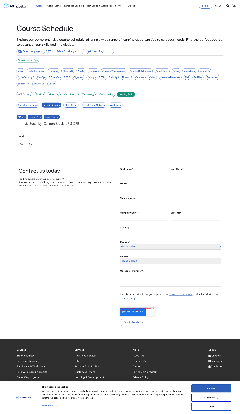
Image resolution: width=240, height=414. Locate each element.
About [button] (131, 5)
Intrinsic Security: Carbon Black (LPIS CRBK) (49, 124)
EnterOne (56, 77)
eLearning (54, 94)
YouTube (216, 366)
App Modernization (28, 105)
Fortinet (53, 70)
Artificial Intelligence (140, 70)
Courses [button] (38, 5)
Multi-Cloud (71, 105)
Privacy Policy (127, 298)
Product (40, 94)
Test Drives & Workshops (99, 5)
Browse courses (25, 355)
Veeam (52, 83)
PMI (187, 77)
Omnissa (139, 77)
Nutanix (126, 77)
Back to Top (26, 144)
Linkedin (216, 355)
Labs (77, 361)
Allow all (211, 388)
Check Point (162, 70)
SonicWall (39, 83)
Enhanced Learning (74, 5)
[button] (219, 5)
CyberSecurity (25, 77)
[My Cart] (234, 5)
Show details (48, 405)
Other (152, 77)
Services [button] (119, 5)
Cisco (20, 70)
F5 (67, 77)
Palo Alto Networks (170, 77)
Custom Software (85, 371)
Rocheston (212, 77)
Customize (209, 397)
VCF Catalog (24, 94)
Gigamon (78, 77)
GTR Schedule (54, 5)
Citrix (176, 70)
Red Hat (198, 77)
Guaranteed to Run (28, 60)
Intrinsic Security (51, 105)
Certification (70, 94)
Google (92, 77)
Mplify (114, 77)
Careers (137, 366)
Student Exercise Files (87, 366)
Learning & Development (89, 377)
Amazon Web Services (113, 70)
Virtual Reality (106, 94)
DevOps (41, 77)
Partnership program (145, 371)
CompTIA (205, 70)
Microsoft (68, 70)
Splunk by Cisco (36, 70)
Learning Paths (125, 94)
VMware (93, 70)
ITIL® (103, 77)
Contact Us (139, 361)
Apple (81, 70)
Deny (211, 406)
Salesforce (23, 83)
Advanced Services (86, 355)
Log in (205, 5)
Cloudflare (189, 70)
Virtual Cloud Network (93, 105)
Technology (88, 94)
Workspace (115, 105)
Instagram (217, 361)
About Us (138, 355)
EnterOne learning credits (32, 371)
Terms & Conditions (180, 294)
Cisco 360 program (28, 377)
